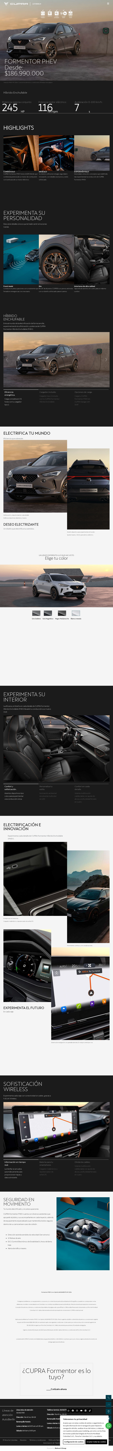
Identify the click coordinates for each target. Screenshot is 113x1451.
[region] (84, 1431)
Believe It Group (60, 1448)
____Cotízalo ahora (56, 1389)
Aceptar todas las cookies (96, 1442)
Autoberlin (36, 4)
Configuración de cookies (73, 1442)
